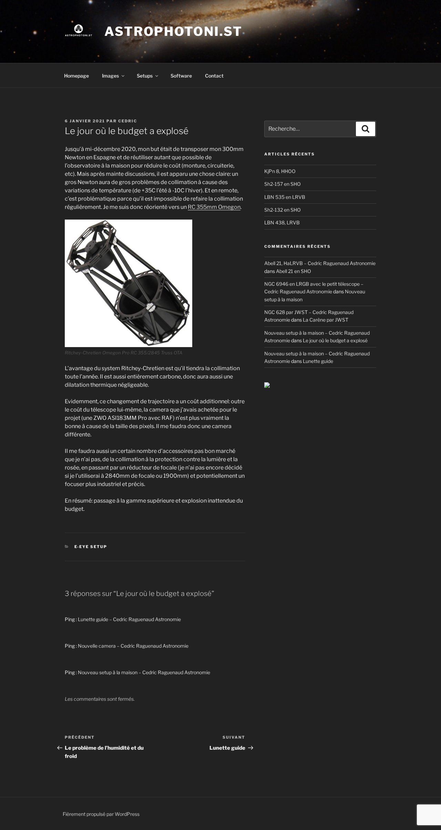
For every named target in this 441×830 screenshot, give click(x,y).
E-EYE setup (90, 546)
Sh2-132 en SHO (282, 210)
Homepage (76, 76)
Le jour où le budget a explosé (335, 340)
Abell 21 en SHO (293, 271)
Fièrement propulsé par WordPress (101, 814)
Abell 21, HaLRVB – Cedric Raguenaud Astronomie (320, 263)
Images (110, 76)
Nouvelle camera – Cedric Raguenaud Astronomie (133, 646)
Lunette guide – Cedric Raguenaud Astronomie (129, 619)
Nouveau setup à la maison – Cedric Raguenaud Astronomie (144, 672)
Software (181, 76)
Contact (214, 76)
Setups (145, 76)
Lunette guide (318, 361)
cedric (127, 121)
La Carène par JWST (325, 320)
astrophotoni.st (173, 31)
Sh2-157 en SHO (282, 184)
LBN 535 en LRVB (284, 197)
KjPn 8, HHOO (280, 171)
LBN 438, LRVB (282, 222)
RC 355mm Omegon (214, 207)
